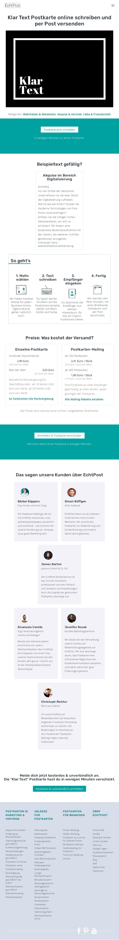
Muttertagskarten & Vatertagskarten (43, 885)
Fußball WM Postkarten (45, 848)
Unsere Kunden (100, 841)
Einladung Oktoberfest (45, 837)
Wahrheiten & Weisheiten (39, 114)
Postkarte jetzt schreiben (59, 129)
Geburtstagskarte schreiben (42, 853)
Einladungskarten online (42, 843)
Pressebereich (100, 856)
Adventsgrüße (40, 830)
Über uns (97, 845)
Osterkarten (40, 904)
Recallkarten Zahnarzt (73, 844)
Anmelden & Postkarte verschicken (59, 435)
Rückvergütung (13, 873)
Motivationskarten (43, 879)
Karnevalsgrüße (41, 869)
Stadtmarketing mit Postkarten (72, 850)
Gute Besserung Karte (45, 858)
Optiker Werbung (71, 834)
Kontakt (96, 834)
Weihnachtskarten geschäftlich (14, 888)
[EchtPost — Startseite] (12, 5)
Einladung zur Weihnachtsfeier (13, 835)
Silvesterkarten (41, 908)
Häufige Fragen (100, 848)
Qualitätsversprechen (103, 852)
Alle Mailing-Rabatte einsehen (84, 399)
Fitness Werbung (71, 830)
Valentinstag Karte (43, 911)
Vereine (66, 858)
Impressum (98, 871)
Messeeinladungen (15, 851)
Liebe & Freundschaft (97, 114)
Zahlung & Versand (102, 837)
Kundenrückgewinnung (16, 847)
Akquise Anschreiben (16, 830)
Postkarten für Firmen (16, 861)
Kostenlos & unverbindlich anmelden (59, 789)
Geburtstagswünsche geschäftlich (16, 842)
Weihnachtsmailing (14, 893)
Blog (95, 859)
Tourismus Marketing (73, 854)
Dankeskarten (41, 834)
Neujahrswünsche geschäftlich (14, 856)
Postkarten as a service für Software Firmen (74, 839)
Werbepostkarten (14, 897)
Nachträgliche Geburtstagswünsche (44, 892)
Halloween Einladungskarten (42, 864)
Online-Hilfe (98, 830)
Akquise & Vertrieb (69, 114)
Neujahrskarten (41, 897)
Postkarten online (14, 865)
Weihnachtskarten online (43, 917)
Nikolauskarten (41, 900)
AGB (95, 863)
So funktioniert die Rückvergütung (31, 398)
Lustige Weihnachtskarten (43, 874)
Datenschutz (99, 867)
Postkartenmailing (14, 869)
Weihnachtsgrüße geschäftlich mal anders (14, 879)
